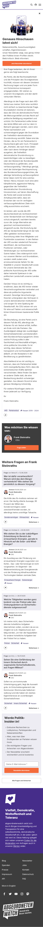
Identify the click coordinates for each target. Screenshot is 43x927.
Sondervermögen (11, 517)
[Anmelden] (35, 4)
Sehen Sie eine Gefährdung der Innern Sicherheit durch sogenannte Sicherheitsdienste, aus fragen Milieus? (20, 663)
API (3, 879)
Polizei (7, 643)
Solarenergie (27, 580)
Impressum (7, 874)
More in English (9, 886)
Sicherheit (15, 643)
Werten (16, 846)
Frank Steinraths (15, 492)
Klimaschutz (24, 517)
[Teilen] (5, 415)
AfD (5, 410)
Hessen (36, 517)
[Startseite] (9, 4)
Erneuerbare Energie (12, 580)
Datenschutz (28, 874)
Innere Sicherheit (20, 703)
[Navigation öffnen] (40, 4)
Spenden (6, 865)
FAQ (24, 879)
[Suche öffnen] (31, 4)
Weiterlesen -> (34, 522)
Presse (5, 870)
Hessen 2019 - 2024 (30, 411)
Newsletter (27, 861)
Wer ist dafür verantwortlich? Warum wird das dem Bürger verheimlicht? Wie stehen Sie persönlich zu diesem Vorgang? (19, 480)
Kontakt (25, 870)
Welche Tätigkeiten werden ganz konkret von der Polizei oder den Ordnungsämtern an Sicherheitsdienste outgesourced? (20, 603)
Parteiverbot (14, 410)
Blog (4, 861)
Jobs (24, 865)
